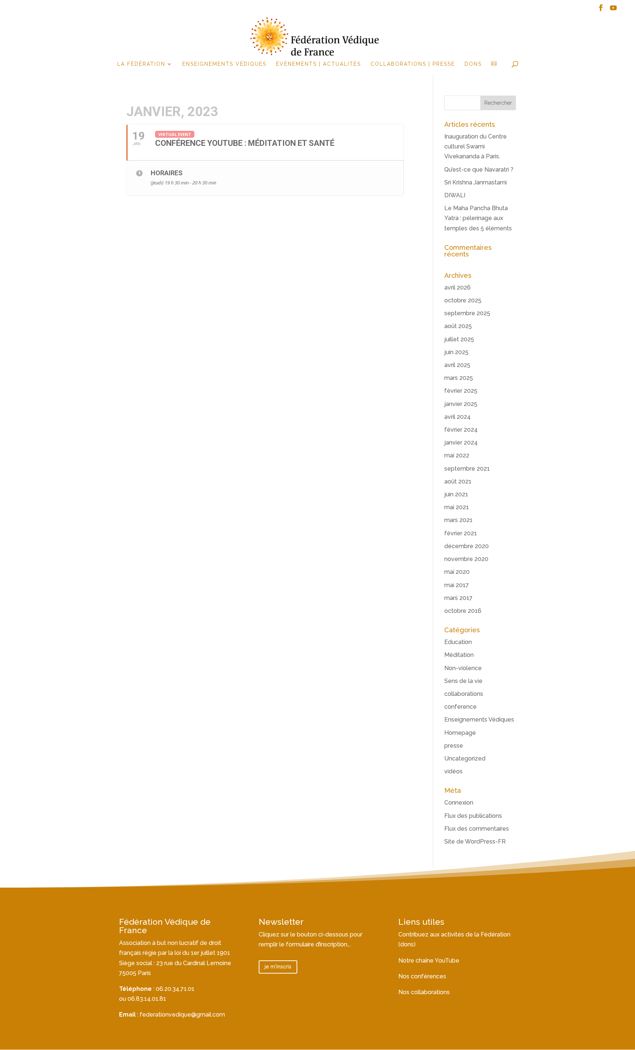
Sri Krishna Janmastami (475, 182)
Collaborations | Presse (412, 64)
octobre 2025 (462, 300)
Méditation (459, 654)
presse (453, 745)
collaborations (463, 693)
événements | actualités (318, 64)
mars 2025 (458, 377)
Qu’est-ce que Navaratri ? (478, 169)
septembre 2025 (467, 313)
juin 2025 (456, 352)
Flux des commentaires (476, 828)
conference (460, 706)
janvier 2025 (460, 403)
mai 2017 (456, 585)
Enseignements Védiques (224, 64)
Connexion (458, 802)
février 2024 (461, 429)
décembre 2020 (466, 546)
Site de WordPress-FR (475, 841)
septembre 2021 (467, 468)
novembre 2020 (466, 558)
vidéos (453, 771)
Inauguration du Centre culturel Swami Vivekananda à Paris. (475, 146)
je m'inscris (278, 967)
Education (458, 642)
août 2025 (458, 326)
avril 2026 (457, 287)
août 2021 (457, 481)
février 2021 (460, 533)
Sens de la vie (463, 680)
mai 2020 (457, 571)
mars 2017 (458, 597)
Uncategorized (464, 758)
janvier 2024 (461, 442)
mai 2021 (456, 507)
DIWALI (454, 195)
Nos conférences (422, 976)
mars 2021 (458, 520)
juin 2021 (456, 494)
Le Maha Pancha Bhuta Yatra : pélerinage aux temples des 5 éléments (478, 218)
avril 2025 (457, 365)
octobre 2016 (462, 610)
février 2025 (460, 390)
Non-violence (463, 668)
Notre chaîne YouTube (428, 960)
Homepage (460, 732)
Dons (473, 64)
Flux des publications (473, 815)
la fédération (141, 64)
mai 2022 (456, 455)
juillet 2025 (459, 339)
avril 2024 (457, 416)
